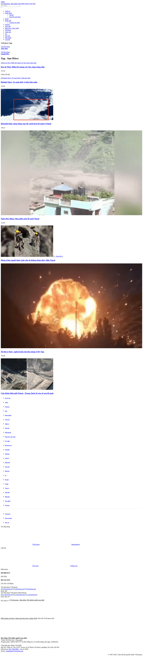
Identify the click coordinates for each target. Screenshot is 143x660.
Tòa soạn (35, 566)
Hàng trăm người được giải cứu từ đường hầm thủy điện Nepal (28, 260)
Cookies (31, 618)
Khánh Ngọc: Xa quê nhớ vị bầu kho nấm (19, 82)
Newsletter (7, 514)
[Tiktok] (48, 634)
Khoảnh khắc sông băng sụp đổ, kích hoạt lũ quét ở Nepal (26, 124)
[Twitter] (102, 618)
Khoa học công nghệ (12, 28)
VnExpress (36, 544)
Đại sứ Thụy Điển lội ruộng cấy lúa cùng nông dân (23, 67)
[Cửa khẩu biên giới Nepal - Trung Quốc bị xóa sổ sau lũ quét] (27, 389)
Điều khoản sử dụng (7, 618)
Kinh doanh (8, 432)
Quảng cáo (73, 566)
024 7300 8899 (14, 649)
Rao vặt (7, 522)
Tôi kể (11, 15)
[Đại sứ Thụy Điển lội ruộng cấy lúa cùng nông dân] (18, 63)
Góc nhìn (7, 441)
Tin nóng (7, 505)
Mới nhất (7, 496)
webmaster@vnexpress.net (14, 651)
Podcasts (7, 406)
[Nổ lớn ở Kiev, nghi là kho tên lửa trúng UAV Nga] (71, 348)
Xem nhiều (7, 501)
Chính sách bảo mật (21, 618)
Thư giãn (7, 492)
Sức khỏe (8, 38)
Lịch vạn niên (8, 518)
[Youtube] (16, 634)
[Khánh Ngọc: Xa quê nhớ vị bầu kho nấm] (15, 78)
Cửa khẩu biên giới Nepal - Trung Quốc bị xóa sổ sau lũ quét (27, 393)
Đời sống (7, 471)
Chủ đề (7, 39)
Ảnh (6, 411)
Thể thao (8, 30)
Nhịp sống (8, 13)
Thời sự (7, 11)
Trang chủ (7, 398)
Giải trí (7, 24)
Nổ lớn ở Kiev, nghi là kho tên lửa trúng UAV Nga (22, 352)
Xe (6, 34)
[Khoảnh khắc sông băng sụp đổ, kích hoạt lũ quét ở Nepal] (27, 120)
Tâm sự (7, 488)
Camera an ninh (14, 22)
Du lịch (7, 36)
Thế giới (8, 26)
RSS (35, 618)
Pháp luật (8, 21)
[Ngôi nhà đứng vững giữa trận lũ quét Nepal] (71, 214)
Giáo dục (8, 32)
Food (6, 19)
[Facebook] (70, 618)
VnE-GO (7, 419)
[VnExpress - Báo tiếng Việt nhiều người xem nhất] (18, 4)
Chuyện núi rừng (15, 17)
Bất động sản (8, 445)
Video (3, 2)
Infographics (8, 415)
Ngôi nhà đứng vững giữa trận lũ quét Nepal (20, 219)
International (75, 544)
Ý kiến (6, 484)
